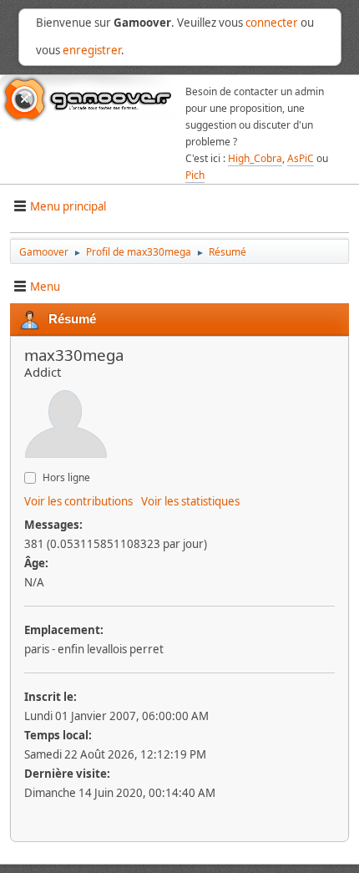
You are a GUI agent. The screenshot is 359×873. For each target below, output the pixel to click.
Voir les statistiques (190, 501)
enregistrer (92, 50)
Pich (195, 175)
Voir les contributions (78, 501)
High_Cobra (255, 158)
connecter (271, 22)
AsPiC (300, 158)
